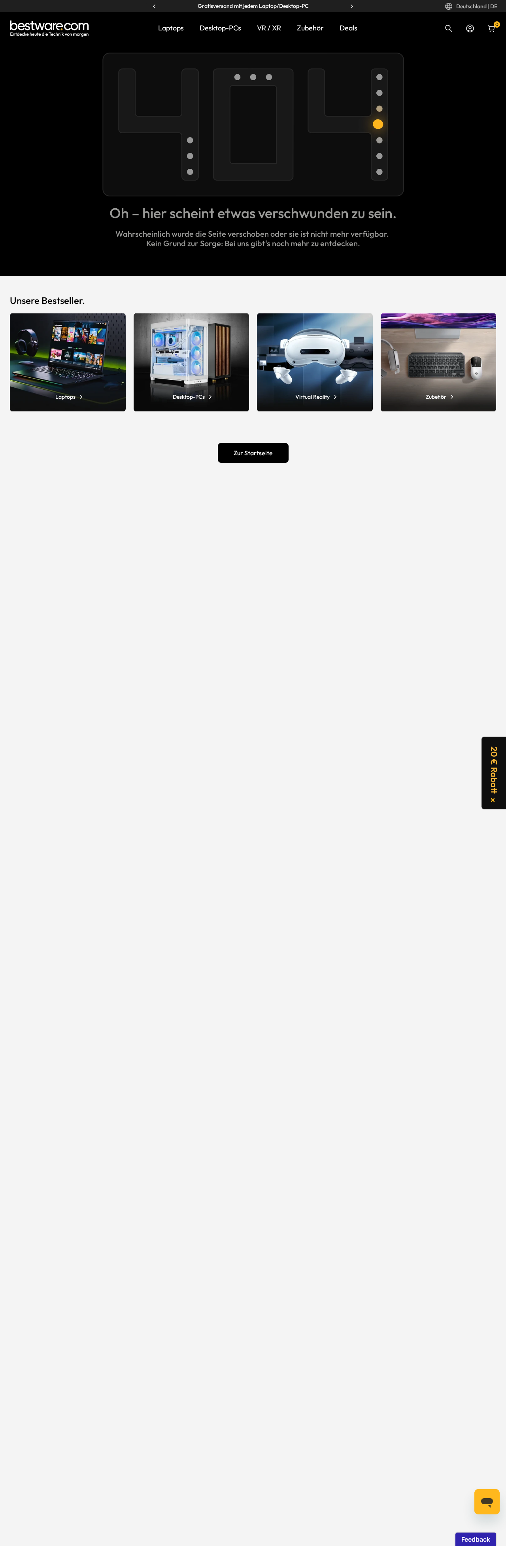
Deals (348, 27)
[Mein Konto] (470, 28)
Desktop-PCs (220, 27)
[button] (493, 773)
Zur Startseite (253, 453)
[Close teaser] (492, 800)
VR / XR (269, 27)
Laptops (171, 27)
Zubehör (310, 27)
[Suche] (448, 28)
